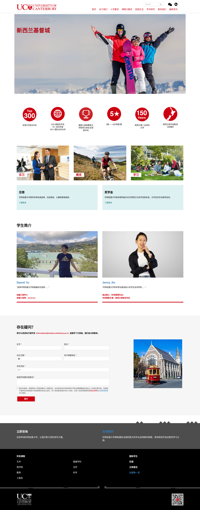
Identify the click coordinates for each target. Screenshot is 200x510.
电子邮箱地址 (70, 355)
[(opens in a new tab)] (58, 114)
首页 (94, 9)
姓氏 (66, 344)
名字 (19, 344)
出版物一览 (134, 472)
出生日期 (21, 355)
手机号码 (21, 366)
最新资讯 (173, 9)
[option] (100, 53)
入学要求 (114, 9)
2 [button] (100, 89)
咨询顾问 (107, 431)
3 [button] (104, 89)
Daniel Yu (23, 282)
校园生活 (139, 9)
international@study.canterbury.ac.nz (52, 333)
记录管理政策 (103, 391)
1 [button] (97, 89)
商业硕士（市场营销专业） (113, 295)
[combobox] (19, 370)
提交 (26, 399)
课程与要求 (127, 9)
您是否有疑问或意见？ (26, 377)
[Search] (160, 4)
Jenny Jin (108, 282)
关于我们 (103, 9)
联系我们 (162, 9)
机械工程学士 (22, 295)
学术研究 (151, 9)
